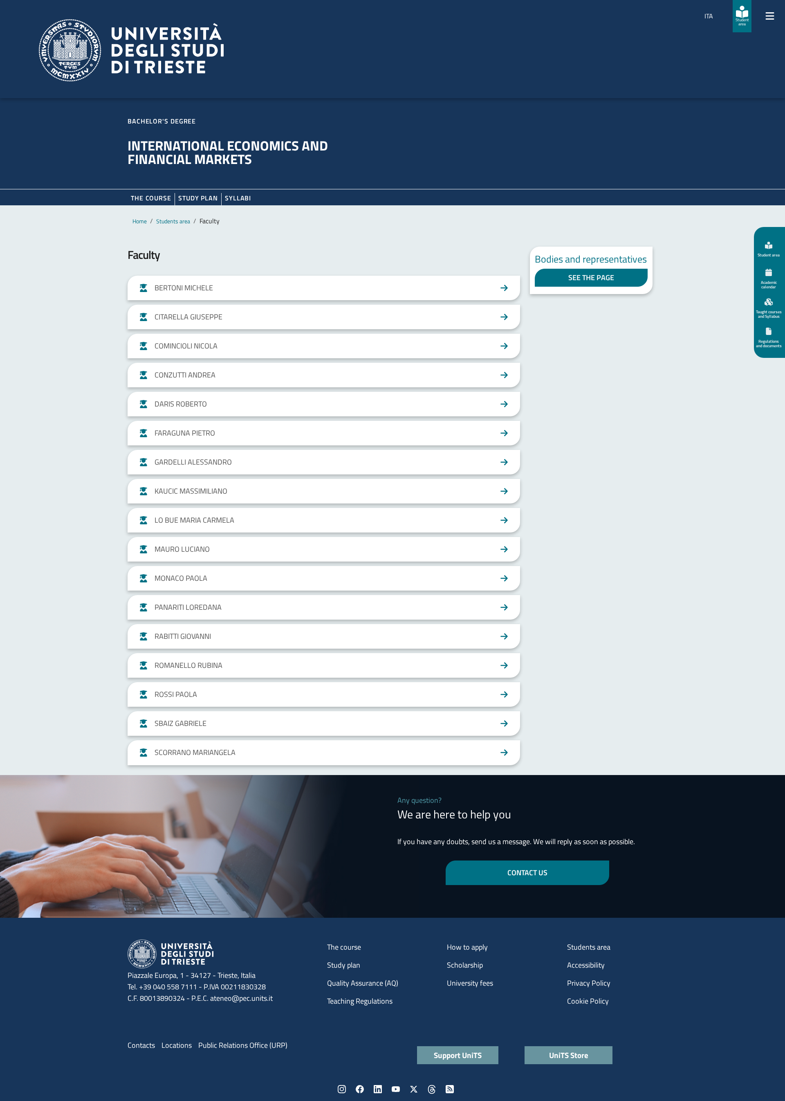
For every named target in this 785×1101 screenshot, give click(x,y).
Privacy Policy (588, 983)
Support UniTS (458, 1055)
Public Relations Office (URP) (242, 1045)
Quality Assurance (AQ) (362, 983)
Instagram (342, 1089)
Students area (173, 221)
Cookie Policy (588, 1001)
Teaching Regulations (359, 1001)
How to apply (467, 947)
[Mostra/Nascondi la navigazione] (769, 16)
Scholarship (465, 965)
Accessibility (586, 965)
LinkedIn (378, 1089)
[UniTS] (131, 50)
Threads (431, 1089)
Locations (176, 1045)
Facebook (360, 1089)
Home (139, 221)
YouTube (395, 1089)
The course (151, 198)
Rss (449, 1089)
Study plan (198, 198)
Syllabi (238, 198)
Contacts (141, 1045)
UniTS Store (568, 1055)
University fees (470, 983)
